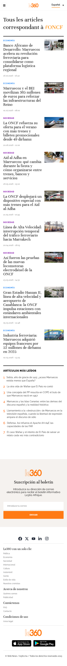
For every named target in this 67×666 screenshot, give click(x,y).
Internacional (9, 565)
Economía (9, 40)
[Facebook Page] (20, 538)
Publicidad (8, 597)
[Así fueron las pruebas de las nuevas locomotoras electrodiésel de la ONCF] (54, 257)
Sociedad (8, 118)
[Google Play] (44, 643)
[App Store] (21, 643)
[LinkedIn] (40, 538)
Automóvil (7, 572)
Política (6, 553)
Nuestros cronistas (11, 583)
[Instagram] (47, 538)
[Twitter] (27, 538)
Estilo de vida (9, 580)
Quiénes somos (10, 593)
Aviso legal (8, 621)
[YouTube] (33, 538)
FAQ (5, 607)
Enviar (34, 515)
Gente (6, 576)
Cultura (6, 568)
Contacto (7, 611)
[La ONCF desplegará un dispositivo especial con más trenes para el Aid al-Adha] (54, 196)
